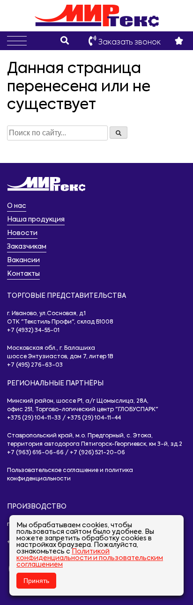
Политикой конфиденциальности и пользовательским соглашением (89, 558)
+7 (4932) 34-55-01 (33, 330)
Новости (22, 233)
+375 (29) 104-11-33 (34, 418)
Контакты (23, 274)
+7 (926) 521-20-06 (97, 453)
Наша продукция (36, 219)
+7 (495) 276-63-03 (35, 365)
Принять (36, 580)
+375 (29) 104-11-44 (94, 418)
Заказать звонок (128, 42)
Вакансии (23, 260)
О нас (16, 206)
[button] (17, 40)
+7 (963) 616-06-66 (35, 453)
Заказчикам (26, 246)
